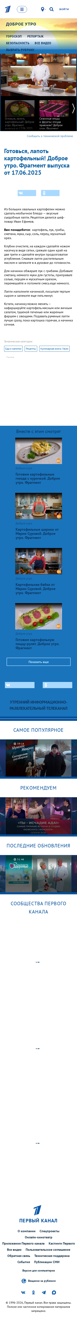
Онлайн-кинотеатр (38, 1237)
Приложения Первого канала (23, 1243)
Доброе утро (21, 24)
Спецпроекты (49, 1231)
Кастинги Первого (62, 1243)
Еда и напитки (13, 348)
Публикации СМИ (47, 1262)
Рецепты (31, 348)
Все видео (14, 1249)
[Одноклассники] (50, 193)
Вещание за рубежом (42, 1280)
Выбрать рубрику (20, 50)
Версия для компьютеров (38, 1270)
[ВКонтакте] (27, 193)
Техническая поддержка (52, 1256)
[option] (19, 113)
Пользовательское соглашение (48, 1249)
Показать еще (39, 662)
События (23, 1262)
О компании (27, 1231)
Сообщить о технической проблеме (50, 136)
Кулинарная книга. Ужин (54, 348)
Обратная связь (18, 1256)
